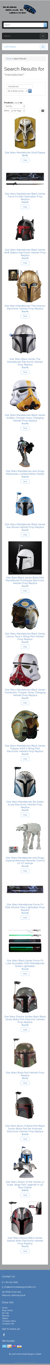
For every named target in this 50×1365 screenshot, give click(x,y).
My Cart (5, 1313)
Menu (7, 36)
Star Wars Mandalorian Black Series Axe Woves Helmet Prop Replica (25, 526)
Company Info (8, 1324)
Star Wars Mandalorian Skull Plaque (25, 152)
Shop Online (7, 1310)
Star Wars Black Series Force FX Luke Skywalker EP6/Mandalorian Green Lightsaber (25, 963)
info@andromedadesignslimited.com (20, 1287)
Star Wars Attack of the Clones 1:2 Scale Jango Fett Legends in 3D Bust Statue (25, 1184)
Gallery (5, 1318)
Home (8, 59)
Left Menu (10, 46)
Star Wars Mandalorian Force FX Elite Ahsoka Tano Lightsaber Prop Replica (25, 907)
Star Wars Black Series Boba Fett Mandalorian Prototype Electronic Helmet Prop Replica (25, 580)
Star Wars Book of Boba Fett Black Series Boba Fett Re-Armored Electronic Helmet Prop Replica (25, 1128)
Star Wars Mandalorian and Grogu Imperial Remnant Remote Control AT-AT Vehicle (25, 860)
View (25, 160)
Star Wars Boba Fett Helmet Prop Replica (25, 1074)
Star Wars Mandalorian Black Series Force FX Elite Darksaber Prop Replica (25, 196)
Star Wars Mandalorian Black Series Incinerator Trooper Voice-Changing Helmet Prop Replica (25, 692)
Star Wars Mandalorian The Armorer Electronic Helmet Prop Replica (25, 307)
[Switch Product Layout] (43, 110)
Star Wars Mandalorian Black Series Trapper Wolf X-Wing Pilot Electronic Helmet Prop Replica (25, 748)
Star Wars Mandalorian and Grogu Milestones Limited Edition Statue (25, 472)
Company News (9, 1321)
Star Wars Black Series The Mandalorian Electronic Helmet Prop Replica (25, 362)
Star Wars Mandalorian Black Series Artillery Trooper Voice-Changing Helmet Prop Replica (25, 418)
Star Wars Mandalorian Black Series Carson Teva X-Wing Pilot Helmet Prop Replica (25, 636)
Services (5, 1316)
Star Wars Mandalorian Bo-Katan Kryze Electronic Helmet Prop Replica (25, 804)
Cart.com (33, 1362)
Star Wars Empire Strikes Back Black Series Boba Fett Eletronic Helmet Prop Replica (25, 1019)
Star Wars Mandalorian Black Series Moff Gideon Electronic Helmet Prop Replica (25, 252)
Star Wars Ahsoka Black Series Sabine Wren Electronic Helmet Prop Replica (25, 1241)
